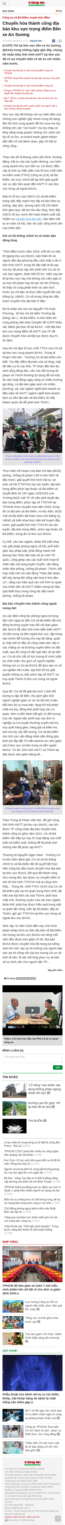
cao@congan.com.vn (20, 1508)
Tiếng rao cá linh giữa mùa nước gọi (41, 1319)
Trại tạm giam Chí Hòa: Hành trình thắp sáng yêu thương (43, 1336)
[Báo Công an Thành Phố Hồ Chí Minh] (36, 3)
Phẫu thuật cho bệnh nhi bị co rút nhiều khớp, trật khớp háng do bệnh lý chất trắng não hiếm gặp (30, 1398)
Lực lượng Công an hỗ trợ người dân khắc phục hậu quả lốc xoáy (43, 1305)
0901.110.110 (33, 1517)
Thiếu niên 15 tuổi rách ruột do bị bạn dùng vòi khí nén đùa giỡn (42, 1446)
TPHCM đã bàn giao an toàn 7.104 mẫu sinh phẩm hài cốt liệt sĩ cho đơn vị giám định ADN (31, 1289)
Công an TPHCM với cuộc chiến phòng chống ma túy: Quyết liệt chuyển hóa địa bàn (30, 92)
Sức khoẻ (10, 1350)
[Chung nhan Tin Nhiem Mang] (19, 1520)
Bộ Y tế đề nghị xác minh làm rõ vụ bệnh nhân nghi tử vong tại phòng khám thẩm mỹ (43, 1414)
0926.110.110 (19, 1517)
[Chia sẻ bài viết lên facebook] (53, 40)
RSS (60, 11)
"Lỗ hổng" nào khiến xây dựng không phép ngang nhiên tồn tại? (44, 1089)
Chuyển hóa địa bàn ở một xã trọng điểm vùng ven (28, 85)
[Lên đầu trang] (58, 1519)
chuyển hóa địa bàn (29, 219)
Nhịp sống (10, 1241)
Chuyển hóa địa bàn (26, 978)
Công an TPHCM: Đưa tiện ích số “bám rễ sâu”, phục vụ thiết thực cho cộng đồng (43, 1430)
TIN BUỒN (35, 1120)
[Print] (60, 40)
